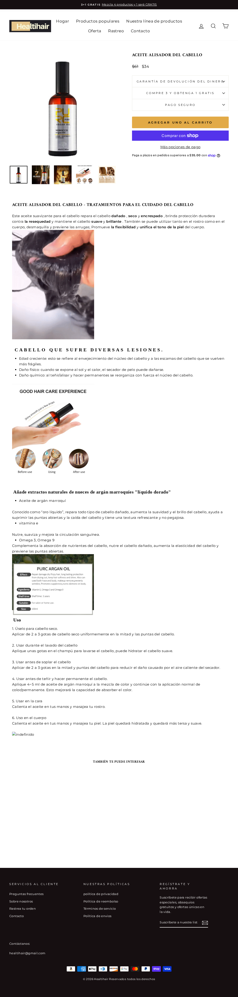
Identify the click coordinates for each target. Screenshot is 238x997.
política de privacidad (100, 894)
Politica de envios (97, 916)
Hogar (62, 21)
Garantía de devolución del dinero (180, 81)
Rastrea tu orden (22, 908)
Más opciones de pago (180, 147)
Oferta (94, 31)
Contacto (140, 31)
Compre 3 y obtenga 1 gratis (180, 93)
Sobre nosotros (21, 901)
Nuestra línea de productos (154, 21)
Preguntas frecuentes (26, 894)
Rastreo (116, 31)
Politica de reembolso (100, 901)
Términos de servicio (99, 908)
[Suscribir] (205, 923)
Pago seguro (180, 105)
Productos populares (97, 21)
